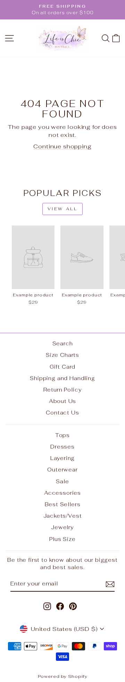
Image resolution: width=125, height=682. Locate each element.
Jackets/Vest (62, 515)
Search (62, 343)
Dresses (62, 446)
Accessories (62, 493)
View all (63, 209)
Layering (62, 458)
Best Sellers (63, 504)
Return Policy (62, 389)
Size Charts (62, 355)
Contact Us (62, 412)
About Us (62, 401)
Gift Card (62, 366)
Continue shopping (62, 146)
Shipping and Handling (62, 378)
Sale (62, 481)
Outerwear (62, 469)
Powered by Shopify (63, 676)
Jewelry (62, 527)
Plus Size (62, 539)
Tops (62, 435)
